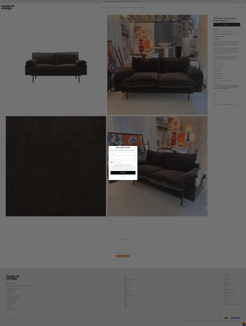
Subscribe (123, 172)
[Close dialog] (136, 148)
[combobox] (113, 162)
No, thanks (123, 177)
